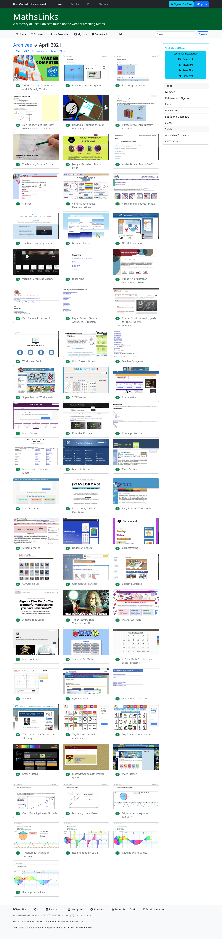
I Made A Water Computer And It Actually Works (37, 87)
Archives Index (40, 51)
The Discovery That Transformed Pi (83, 621)
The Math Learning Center (37, 243)
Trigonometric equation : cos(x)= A (136, 815)
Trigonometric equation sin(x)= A (36, 854)
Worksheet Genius (32, 361)
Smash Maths (30, 774)
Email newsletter (155, 909)
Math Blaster (129, 774)
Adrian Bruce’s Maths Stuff (137, 164)
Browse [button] (37, 35)
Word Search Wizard (84, 361)
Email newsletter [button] (187, 53)
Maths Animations (32, 659)
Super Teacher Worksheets (37, 397)
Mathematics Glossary (135, 698)
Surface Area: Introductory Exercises (137, 126)
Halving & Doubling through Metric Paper (88, 126)
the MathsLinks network (30, 4)
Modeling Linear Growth (86, 813)
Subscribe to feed (124, 909)
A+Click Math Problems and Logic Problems (137, 660)
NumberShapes (81, 243)
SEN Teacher (79, 397)
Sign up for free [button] (182, 4)
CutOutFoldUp (30, 583)
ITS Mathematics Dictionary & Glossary (39, 736)
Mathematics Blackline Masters (35, 470)
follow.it (40, 921)
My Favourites (61, 34)
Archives (22, 45)
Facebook (54, 909)
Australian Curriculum (177, 135)
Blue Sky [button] (188, 70)
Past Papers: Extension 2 (36, 318)
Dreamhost (29, 921)
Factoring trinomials (133, 85)
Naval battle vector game (86, 85)
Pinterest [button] (187, 76)
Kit (88, 4)
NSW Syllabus (173, 141)
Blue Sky (21, 909)
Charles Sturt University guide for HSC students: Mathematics (137, 322)
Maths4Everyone (131, 619)
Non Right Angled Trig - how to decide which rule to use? (38, 126)
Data (168, 104)
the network (27, 915)
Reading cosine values (134, 852)
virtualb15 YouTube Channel (38, 278)
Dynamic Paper (81, 698)
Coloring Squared (132, 583)
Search (203, 34)
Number (170, 92)
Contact (79, 915)
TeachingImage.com (133, 361)
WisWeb (27, 203)
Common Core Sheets (84, 583)
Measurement (173, 110)
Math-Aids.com (130, 469)
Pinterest (98, 909)
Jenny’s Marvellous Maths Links (86, 166)
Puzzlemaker (129, 397)
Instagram (76, 909)
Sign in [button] (203, 4)
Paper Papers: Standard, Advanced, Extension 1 (86, 320)
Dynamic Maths (31, 548)
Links (60, 4)
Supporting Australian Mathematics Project (134, 280)
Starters (103, 4)
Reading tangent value (85, 852)
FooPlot (26, 698)
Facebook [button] (187, 59)
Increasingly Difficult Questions (84, 510)
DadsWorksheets (82, 548)
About (89, 915)
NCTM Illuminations (133, 243)
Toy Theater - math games (137, 734)
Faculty (75, 4)
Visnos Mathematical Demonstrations (84, 205)
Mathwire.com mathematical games (88, 775)
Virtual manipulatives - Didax (138, 203)
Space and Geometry (177, 116)
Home (22, 34)
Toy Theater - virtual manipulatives (83, 736)
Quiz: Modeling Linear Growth (39, 813)
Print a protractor (132, 433)
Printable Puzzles (82, 433)
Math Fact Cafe (30, 508)
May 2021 (56, 51)
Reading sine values (33, 892)
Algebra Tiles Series (33, 619)
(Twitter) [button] (187, 64)
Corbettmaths (130, 548)
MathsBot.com (30, 433)
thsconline (78, 278)
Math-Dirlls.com (81, 469)
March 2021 (22, 51)
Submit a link (102, 34)
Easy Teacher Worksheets (136, 508)
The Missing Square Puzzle (37, 164)
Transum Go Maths (83, 659)
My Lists (82, 34)
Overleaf (70, 921)
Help (120, 34)
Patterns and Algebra (177, 98)
